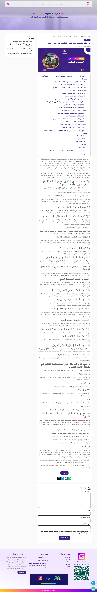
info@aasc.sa (42, 560)
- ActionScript (81, 136)
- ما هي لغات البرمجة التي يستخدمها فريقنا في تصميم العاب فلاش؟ (65, 131)
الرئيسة (56, 13)
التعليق (87, 491)
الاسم (88, 510)
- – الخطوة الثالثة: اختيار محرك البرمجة (74, 110)
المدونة (43, 4)
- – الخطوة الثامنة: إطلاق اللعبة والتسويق (73, 124)
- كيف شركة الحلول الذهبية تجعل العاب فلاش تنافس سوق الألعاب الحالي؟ (64, 77)
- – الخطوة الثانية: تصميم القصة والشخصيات (72, 107)
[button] (69, 478)
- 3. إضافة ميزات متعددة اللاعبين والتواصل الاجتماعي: (69, 87)
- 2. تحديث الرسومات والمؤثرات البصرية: (73, 84)
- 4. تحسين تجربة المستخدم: (77, 90)
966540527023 (42, 557)
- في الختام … (82, 153)
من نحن (55, 4)
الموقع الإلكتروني (85, 524)
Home (89, 37)
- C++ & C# (82, 147)
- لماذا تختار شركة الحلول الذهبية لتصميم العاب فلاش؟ (68, 150)
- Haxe (83, 144)
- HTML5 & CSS (81, 141)
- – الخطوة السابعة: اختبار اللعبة (76, 121)
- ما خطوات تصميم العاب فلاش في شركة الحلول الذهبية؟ (67, 101)
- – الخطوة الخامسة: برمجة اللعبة (75, 116)
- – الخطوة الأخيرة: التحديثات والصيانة (74, 127)
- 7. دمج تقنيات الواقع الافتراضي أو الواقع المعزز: (70, 99)
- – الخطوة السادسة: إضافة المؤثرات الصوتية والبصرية (69, 119)
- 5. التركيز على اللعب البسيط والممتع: (74, 93)
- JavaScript (82, 138)
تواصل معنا (35, 4)
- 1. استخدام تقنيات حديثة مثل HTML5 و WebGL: (70, 82)
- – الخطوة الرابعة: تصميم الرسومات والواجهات (71, 113)
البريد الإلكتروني (85, 517)
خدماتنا (49, 4)
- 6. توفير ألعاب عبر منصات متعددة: (75, 96)
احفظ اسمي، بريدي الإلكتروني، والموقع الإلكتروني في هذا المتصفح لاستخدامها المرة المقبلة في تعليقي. (65, 532)
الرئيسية (62, 4)
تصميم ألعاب (83, 37)
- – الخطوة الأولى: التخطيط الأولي (75, 104)
